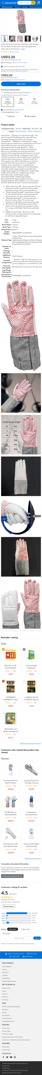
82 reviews (15, 52)
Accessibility (6, 1015)
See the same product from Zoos (30, 743)
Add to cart (21, 84)
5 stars (3, 913)
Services (17, 7)
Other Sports (37, 131)
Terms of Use (6, 1028)
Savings (25, 7)
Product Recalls (7, 1018)
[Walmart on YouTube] (11, 1057)
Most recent (12, 929)
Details (17, 112)
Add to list (11, 116)
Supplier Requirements (9, 981)
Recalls (4, 1012)
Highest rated (25, 929)
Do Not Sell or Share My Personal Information (16, 1040)
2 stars (3, 920)
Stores (4, 991)
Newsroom (5, 972)
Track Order (15, 956)
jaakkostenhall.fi (20, 66)
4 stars (3, 915)
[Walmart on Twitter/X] (7, 1057)
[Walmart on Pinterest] (15, 1057)
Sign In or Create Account (15, 954)
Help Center (33, 954)
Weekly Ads (29, 956)
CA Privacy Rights (7, 1034)
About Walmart (6, 966)
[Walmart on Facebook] (3, 1057)
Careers (4, 969)
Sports (30, 131)
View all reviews (8, 906)
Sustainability (6, 978)
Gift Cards (5, 1000)
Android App (6, 1050)
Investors (5, 975)
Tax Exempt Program (8, 1021)
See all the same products (33, 858)
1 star (3, 922)
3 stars (3, 918)
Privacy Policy (6, 1031)
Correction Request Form (12, 876)
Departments (8, 7)
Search (37, 938)
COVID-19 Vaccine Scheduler (11, 1007)
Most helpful (6, 933)
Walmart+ (5, 997)
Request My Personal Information (12, 1037)
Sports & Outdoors (21, 131)
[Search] (33, 3)
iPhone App (5, 1047)
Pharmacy (5, 1010)
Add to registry (31, 116)
